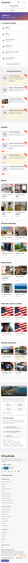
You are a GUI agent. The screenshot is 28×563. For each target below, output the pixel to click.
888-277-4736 (7, 464)
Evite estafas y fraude (6, 493)
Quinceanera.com (5, 511)
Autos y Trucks (15, 445)
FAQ (2, 547)
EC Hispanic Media (6, 509)
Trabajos (3, 486)
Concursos (4, 534)
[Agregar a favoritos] (25, 84)
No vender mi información (7, 503)
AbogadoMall (4, 521)
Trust (3, 491)
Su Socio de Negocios (6, 516)
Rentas (9, 441)
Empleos (4, 441)
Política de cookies (6, 498)
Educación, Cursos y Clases (15, 443)
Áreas (6, 10)
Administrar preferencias (7, 557)
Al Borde (3, 523)
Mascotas (21, 445)
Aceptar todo (5, 560)
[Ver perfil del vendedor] (3, 99)
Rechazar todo (19, 557)
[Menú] (23, 2)
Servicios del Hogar (16, 441)
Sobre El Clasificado (6, 481)
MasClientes (4, 518)
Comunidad (4, 532)
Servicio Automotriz (7, 445)
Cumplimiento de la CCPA (7, 500)
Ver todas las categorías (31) (13, 63)
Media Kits (4, 484)
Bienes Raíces (6, 443)
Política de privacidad (6, 495)
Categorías (4, 539)
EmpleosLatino (5, 514)
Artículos (3, 537)
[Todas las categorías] (18, 2)
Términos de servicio (6, 488)
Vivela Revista (5, 525)
